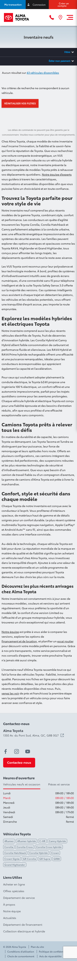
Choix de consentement (20, 956)
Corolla (8, 847)
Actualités (9, 918)
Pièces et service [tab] (59, 784)
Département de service (19, 898)
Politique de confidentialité (54, 951)
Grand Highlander (14, 864)
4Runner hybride (26, 841)
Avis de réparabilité (50, 956)
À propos (9, 904)
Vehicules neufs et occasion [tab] (21, 784)
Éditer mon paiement (59, 60)
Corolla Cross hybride (49, 847)
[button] (13, 4)
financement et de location (19, 641)
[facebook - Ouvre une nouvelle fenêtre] (5, 751)
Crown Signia (12, 858)
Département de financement (22, 924)
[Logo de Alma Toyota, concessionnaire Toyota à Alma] (16, 17)
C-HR (42, 841)
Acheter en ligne (14, 884)
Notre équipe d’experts (57, 174)
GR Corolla (29, 858)
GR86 (57, 858)
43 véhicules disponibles (43, 73)
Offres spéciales (13, 891)
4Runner (9, 841)
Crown (55, 852)
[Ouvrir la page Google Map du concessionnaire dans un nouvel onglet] (60, 17)
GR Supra (44, 858)
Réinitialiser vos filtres (20, 103)
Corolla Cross (25, 847)
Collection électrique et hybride (24, 931)
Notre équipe (10, 632)
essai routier (65, 641)
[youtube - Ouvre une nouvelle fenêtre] (27, 751)
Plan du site (37, 946)
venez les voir (10, 693)
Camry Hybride (57, 841)
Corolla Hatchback (15, 852)
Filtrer (67, 51)
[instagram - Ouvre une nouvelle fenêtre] (16, 751)
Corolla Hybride (38, 852)
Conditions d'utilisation (20, 951)
